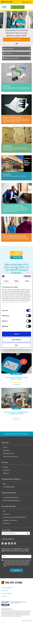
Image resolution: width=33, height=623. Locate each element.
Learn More (16, 44)
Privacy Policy (5, 595)
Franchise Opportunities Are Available (15, 438)
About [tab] (27, 281)
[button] (1, 30)
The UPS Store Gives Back (10, 461)
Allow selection (16, 339)
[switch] (28, 315)
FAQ (4, 516)
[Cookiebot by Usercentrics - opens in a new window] (23, 276)
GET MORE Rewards (8, 491)
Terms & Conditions (7, 598)
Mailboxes (6, 478)
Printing (5, 472)
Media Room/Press (8, 458)
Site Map (4, 601)
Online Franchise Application (11, 505)
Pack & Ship (6, 475)
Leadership (6, 455)
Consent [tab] (5, 281)
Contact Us (6, 519)
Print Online (8, 58)
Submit (16, 575)
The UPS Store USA (8, 613)
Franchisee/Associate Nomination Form (14, 522)
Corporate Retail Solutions (10, 502)
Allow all (16, 334)
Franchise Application (7, 592)
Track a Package (8, 53)
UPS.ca (2, 613)
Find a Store (6, 528)
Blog (4, 488)
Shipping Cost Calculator (11, 63)
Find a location (18, 7)
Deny (16, 345)
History (5, 452)
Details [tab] (16, 281)
